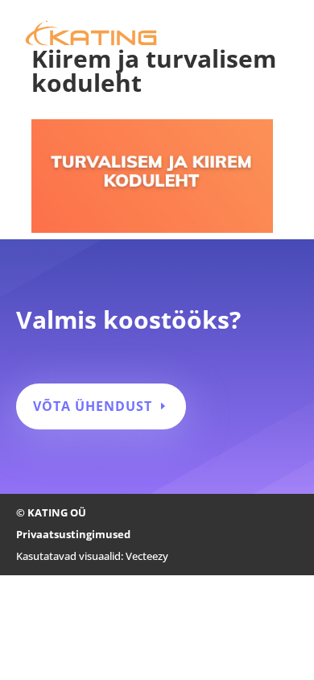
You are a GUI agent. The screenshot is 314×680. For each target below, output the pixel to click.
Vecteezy (147, 556)
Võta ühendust (92, 406)
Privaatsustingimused (73, 534)
